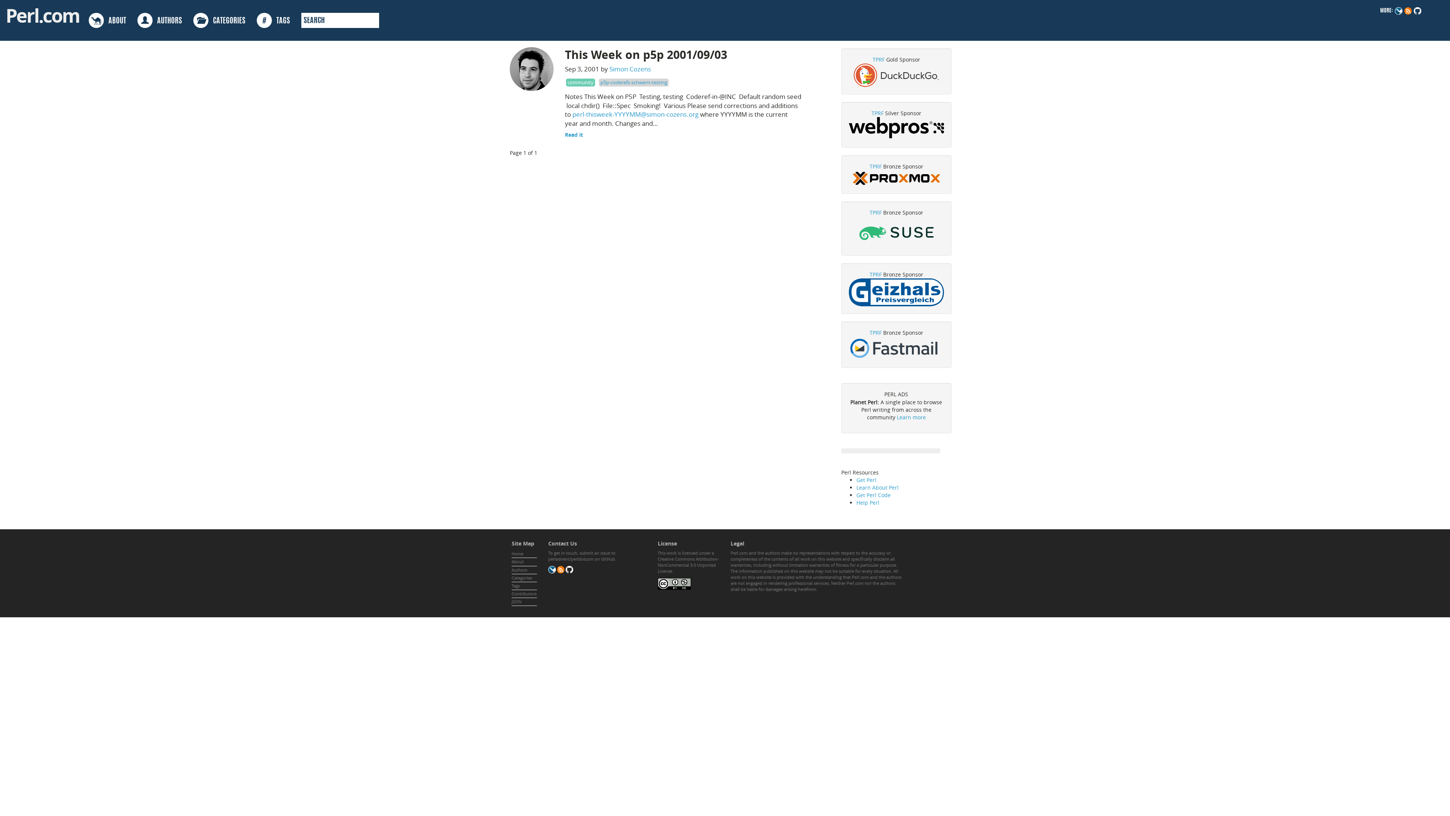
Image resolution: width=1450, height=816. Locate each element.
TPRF (879, 59)
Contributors (524, 594)
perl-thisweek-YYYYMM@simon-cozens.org (635, 114)
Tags (516, 586)
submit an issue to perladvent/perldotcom (581, 556)
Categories (522, 578)
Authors (519, 570)
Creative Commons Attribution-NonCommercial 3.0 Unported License (688, 565)
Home (517, 553)
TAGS (276, 21)
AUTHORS (167, 21)
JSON (516, 601)
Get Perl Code (873, 495)
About (518, 561)
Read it (574, 134)
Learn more (911, 417)
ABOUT (115, 21)
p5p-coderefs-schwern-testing (633, 82)
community (581, 82)
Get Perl (866, 480)
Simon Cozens (630, 69)
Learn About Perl (877, 487)
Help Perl (867, 502)
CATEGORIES (226, 21)
